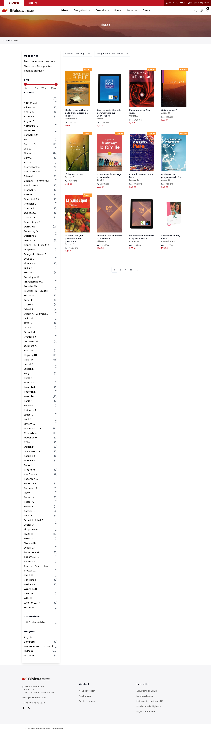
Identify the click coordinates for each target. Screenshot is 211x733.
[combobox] (77, 53)
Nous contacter (87, 690)
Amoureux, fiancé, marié (170, 238)
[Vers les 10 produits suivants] (137, 270)
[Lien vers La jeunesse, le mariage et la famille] (109, 152)
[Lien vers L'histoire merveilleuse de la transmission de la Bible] (77, 88)
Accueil (6, 40)
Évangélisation (82, 10)
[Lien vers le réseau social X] (28, 707)
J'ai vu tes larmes (74, 176)
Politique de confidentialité (150, 701)
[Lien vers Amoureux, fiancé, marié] (173, 213)
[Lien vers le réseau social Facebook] (23, 707)
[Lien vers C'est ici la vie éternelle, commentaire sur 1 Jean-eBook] (109, 88)
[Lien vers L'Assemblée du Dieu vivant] (141, 88)
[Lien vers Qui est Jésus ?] (173, 88)
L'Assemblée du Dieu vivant (139, 113)
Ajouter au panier (77, 85)
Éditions (32, 2)
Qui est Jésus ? (169, 111)
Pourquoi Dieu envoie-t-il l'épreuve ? (109, 238)
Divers (146, 10)
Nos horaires (85, 696)
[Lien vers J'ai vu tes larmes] (77, 152)
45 (131, 269)
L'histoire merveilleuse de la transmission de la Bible (76, 114)
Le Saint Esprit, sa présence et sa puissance (74, 240)
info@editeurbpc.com (199, 3)
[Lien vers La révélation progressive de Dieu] (173, 152)
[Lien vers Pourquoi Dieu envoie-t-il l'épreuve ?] (109, 213)
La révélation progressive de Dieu (171, 177)
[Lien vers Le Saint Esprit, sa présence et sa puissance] (77, 213)
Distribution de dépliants (149, 706)
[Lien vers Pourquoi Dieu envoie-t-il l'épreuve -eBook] (141, 213)
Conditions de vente (147, 690)
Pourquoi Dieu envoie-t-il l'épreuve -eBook (141, 238)
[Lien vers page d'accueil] (30, 10)
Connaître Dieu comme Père (141, 177)
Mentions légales (145, 696)
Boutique (14, 2)
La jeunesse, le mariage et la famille (109, 177)
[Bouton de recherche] (195, 10)
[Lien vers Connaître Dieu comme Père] (141, 152)
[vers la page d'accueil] (48, 679)
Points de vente (87, 701)
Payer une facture (146, 711)
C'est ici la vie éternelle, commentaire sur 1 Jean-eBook (109, 114)
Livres (117, 10)
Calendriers (102, 10)
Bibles (64, 10)
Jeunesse (131, 10)
